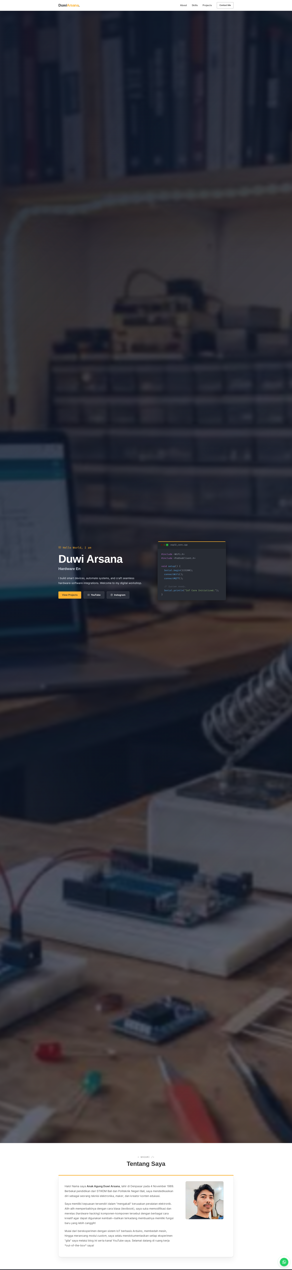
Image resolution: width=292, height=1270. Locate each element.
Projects (207, 5)
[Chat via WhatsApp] (284, 1262)
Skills (195, 5)
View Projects (70, 594)
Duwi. (69, 5)
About (183, 5)
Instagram (119, 594)
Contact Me (225, 5)
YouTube (96, 594)
